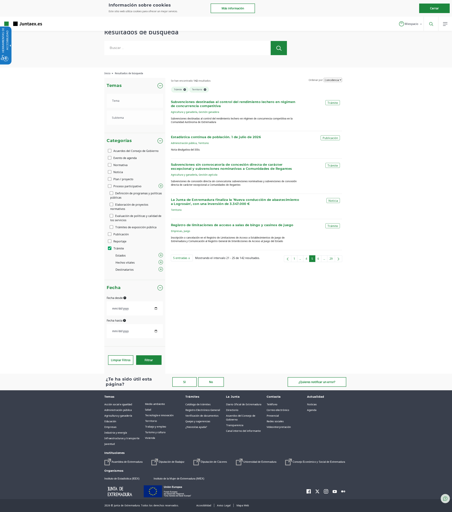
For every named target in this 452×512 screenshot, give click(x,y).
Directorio (232, 410)
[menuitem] (164, 404)
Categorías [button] (119, 141)
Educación (110, 421)
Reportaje (119, 241)
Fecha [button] (114, 288)
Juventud (109, 444)
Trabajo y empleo (155, 426)
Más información (233, 8)
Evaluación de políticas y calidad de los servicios (135, 218)
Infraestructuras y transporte (121, 438)
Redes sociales (275, 421)
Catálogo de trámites (197, 404)
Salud (148, 409)
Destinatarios (124, 270)
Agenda (311, 410)
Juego (187, 231)
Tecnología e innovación (159, 415)
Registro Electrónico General (202, 410)
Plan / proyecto (123, 179)
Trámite (118, 248)
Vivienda (150, 438)
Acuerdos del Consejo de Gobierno (136, 151)
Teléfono (272, 404)
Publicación (121, 234)
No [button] (211, 382)
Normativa (120, 165)
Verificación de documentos (201, 415)
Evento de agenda (125, 158)
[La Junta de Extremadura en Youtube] (334, 491)
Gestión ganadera (209, 112)
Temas (114, 86)
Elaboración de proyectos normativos (129, 207)
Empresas (176, 231)
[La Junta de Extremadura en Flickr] (343, 491)
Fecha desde (115, 298)
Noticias (312, 404)
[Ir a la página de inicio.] (17, 24)
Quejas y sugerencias (197, 421)
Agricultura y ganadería (184, 112)
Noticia (118, 172)
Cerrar (434, 8)
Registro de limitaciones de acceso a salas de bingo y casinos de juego (232, 225)
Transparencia (234, 425)
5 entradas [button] (183, 258)
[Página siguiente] (338, 258)
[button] (411, 24)
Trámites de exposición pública (135, 227)
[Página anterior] (287, 258)
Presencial (273, 415)
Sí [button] (184, 382)
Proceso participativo (127, 186)
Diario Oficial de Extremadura (243, 404)
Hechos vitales (125, 262)
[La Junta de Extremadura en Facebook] (308, 491)
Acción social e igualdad (118, 404)
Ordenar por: (316, 80)
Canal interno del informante (243, 430)
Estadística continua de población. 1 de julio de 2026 (216, 137)
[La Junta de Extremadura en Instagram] (326, 491)
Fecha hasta (115, 320)
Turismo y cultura (155, 432)
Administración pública (184, 143)
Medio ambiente (155, 404)
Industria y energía (115, 432)
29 (332, 259)
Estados (120, 255)
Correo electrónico (278, 410)
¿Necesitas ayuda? (196, 427)
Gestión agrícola (208, 174)
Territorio (203, 143)
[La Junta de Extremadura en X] (317, 491)
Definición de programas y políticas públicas (136, 195)
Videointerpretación (279, 427)
